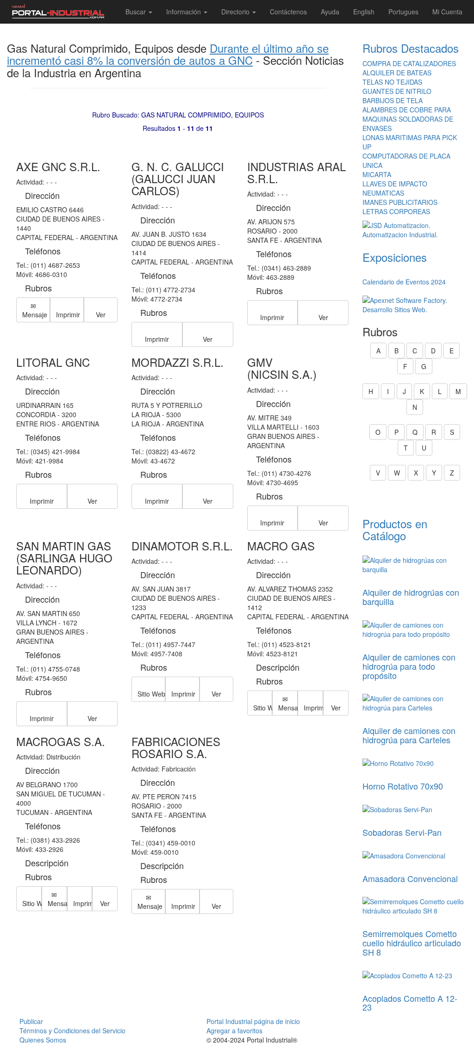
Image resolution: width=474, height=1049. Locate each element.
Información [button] (184, 11)
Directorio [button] (236, 11)
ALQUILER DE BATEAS (396, 72)
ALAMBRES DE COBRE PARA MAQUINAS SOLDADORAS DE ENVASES (407, 119)
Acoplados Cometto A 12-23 (409, 1002)
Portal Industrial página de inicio (253, 1021)
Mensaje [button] (34, 314)
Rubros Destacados (410, 48)
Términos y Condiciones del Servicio (72, 1030)
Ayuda (330, 11)
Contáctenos (288, 11)
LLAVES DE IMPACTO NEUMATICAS (394, 188)
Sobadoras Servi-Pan (402, 832)
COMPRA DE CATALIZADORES (409, 63)
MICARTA (376, 174)
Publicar (31, 1021)
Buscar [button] (136, 11)
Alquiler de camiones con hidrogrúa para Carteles (408, 735)
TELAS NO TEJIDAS (392, 81)
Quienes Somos (42, 1039)
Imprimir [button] (68, 314)
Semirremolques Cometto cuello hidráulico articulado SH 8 (411, 942)
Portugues (403, 11)
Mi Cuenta (447, 11)
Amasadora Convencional (410, 878)
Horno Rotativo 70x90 (402, 786)
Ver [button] (101, 314)
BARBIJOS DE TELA (392, 100)
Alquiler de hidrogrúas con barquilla (410, 596)
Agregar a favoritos (234, 1030)
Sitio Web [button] (151, 693)
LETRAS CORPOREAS (396, 211)
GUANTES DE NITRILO (396, 91)
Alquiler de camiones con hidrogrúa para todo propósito (408, 666)
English (363, 11)
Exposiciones (394, 257)
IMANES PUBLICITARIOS (399, 202)
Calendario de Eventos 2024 (404, 281)
